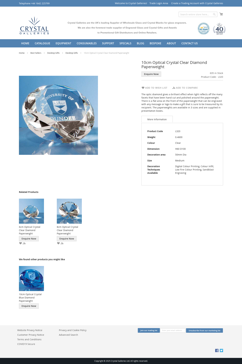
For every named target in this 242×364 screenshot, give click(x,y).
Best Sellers (36, 53)
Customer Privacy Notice (30, 334)
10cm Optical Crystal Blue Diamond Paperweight (30, 297)
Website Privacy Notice (29, 330)
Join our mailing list (148, 330)
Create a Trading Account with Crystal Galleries (197, 3)
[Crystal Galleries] (34, 24)
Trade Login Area (158, 3)
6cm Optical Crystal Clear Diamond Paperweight (29, 230)
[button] (20, 243)
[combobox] (198, 14)
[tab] (157, 119)
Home (22, 53)
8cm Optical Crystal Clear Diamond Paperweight (67, 230)
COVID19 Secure (26, 344)
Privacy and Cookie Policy (72, 330)
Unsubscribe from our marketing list (204, 330)
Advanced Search (68, 334)
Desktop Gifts (53, 53)
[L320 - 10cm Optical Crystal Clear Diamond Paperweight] (58, 115)
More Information (157, 119)
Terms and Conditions (29, 339)
